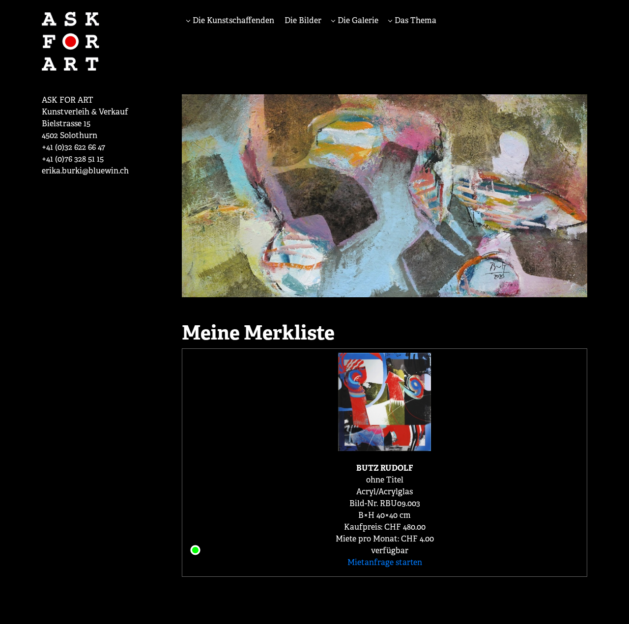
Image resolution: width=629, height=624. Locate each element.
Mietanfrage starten (384, 562)
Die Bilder (303, 20)
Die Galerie (357, 20)
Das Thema (414, 20)
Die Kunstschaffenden (232, 20)
